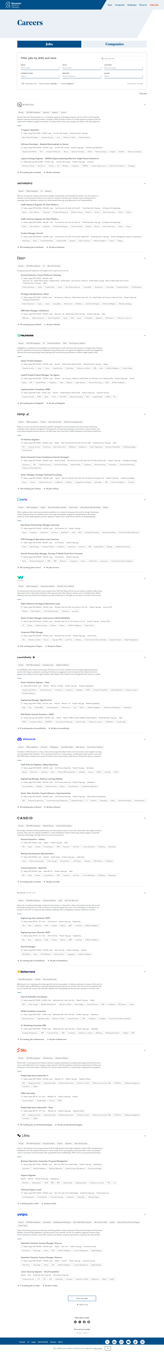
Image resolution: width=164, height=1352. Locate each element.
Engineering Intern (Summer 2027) (35, 918)
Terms (85, 1333)
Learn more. (98, 1348)
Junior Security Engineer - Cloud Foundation (40, 1271)
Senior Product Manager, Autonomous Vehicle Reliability (45, 618)
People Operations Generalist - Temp (37, 1107)
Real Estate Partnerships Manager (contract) (40, 525)
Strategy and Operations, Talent (35, 294)
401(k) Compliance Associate (33, 1011)
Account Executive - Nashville (34, 868)
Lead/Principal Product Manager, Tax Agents (40, 375)
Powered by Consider (135, 84)
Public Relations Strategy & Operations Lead (40, 603)
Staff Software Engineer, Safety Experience (39, 764)
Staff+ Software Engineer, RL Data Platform (39, 219)
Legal (33, 1342)
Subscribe (154, 5)
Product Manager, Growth (32, 233)
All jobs (54, 84)
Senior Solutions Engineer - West (35, 682)
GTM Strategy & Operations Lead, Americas (40, 539)
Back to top (83, 1305)
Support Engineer (28, 1175)
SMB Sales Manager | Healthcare (35, 310)
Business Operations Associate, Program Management (44, 1161)
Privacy (79, 1333)
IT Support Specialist (30, 130)
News (60, 1342)
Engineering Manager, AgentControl (36, 700)
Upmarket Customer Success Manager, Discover (41, 1243)
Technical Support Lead (31, 1189)
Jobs (49, 44)
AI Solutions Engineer (30, 439)
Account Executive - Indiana (33, 839)
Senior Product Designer (31, 360)
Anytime (70, 84)
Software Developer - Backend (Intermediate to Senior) (45, 144)
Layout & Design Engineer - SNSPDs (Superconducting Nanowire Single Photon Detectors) (60, 158)
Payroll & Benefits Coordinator (34, 996)
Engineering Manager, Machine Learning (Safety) (41, 778)
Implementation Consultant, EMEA (35, 389)
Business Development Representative (37, 853)
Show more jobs (82, 1298)
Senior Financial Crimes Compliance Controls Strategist (45, 457)
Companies (120, 5)
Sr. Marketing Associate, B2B (33, 1025)
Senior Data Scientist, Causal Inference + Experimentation (46, 793)
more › (19, 125)
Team (110, 5)
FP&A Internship (28, 1093)
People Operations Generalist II (34, 1075)
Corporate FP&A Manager (32, 632)
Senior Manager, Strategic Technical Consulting (41, 474)
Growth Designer (28, 946)
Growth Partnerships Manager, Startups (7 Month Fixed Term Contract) (51, 553)
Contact (22, 1342)
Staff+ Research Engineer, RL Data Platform (39, 204)
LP (28, 1342)
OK (108, 1348)
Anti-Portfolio (43, 1342)
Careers (53, 1342)
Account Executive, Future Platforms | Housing (41, 275)
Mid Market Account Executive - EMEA (37, 714)
